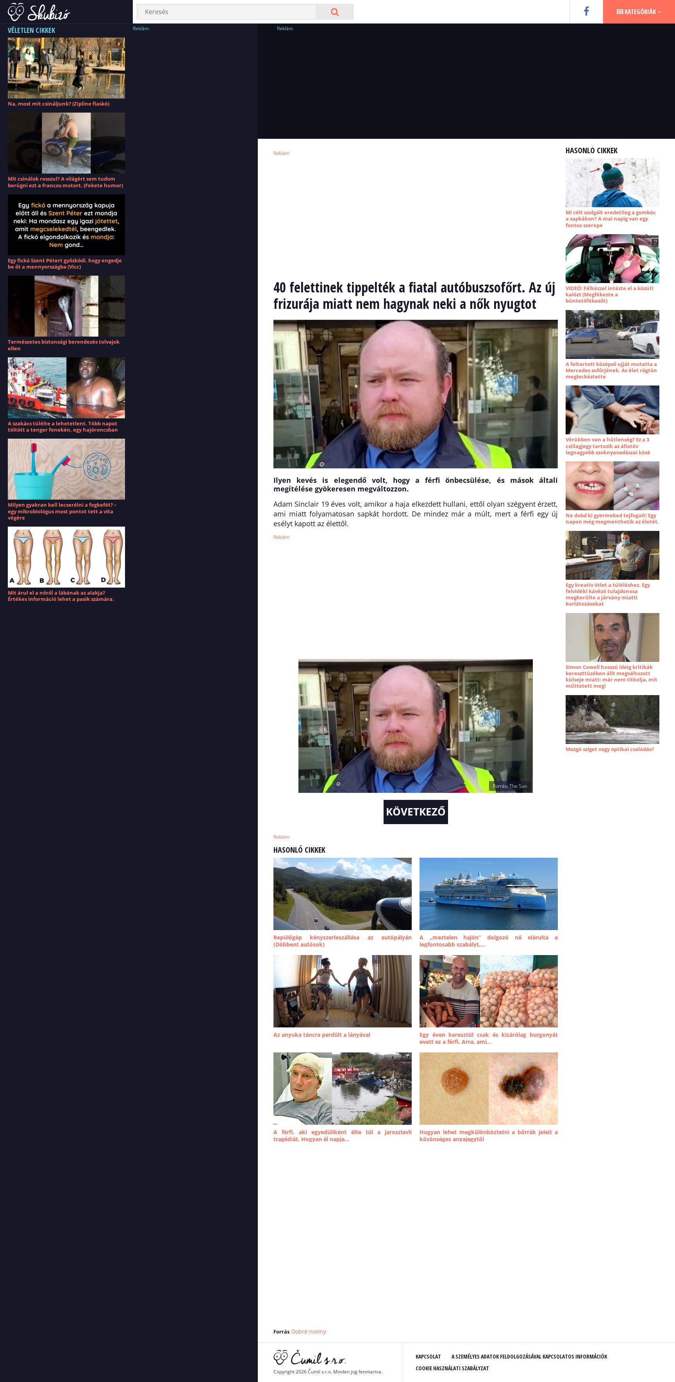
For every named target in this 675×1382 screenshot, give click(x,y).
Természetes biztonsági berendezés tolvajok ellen (64, 344)
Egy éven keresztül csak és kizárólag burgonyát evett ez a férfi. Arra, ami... (489, 1038)
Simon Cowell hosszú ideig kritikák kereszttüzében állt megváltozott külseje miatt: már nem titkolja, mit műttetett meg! (611, 676)
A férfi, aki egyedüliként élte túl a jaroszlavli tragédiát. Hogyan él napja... (342, 1135)
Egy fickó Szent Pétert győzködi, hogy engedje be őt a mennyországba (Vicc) (65, 263)
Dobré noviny (308, 1331)
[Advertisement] (191, 150)
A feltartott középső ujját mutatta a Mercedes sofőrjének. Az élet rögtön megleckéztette (611, 370)
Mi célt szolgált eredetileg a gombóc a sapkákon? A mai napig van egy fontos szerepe (611, 219)
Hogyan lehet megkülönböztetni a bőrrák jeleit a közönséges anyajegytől (489, 1135)
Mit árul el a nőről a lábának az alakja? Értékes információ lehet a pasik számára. (61, 595)
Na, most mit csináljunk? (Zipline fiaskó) (58, 103)
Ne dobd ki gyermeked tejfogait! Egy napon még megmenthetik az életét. (612, 518)
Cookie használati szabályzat (452, 1368)
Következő (416, 812)
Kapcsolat (428, 1356)
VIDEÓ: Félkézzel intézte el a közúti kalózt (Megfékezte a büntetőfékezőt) (610, 295)
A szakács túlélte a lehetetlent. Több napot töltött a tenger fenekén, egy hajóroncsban (63, 426)
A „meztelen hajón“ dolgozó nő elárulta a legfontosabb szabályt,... (489, 941)
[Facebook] (586, 11)
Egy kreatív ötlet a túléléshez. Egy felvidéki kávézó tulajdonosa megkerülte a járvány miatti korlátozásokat (608, 594)
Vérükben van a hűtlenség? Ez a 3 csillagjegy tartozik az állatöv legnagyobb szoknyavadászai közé (608, 446)
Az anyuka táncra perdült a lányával (321, 1034)
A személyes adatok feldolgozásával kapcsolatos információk (529, 1356)
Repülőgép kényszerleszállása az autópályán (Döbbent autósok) (342, 941)
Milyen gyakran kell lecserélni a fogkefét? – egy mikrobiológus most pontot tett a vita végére (62, 511)
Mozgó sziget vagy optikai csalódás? (610, 749)
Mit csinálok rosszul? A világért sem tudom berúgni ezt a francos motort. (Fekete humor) (65, 181)
